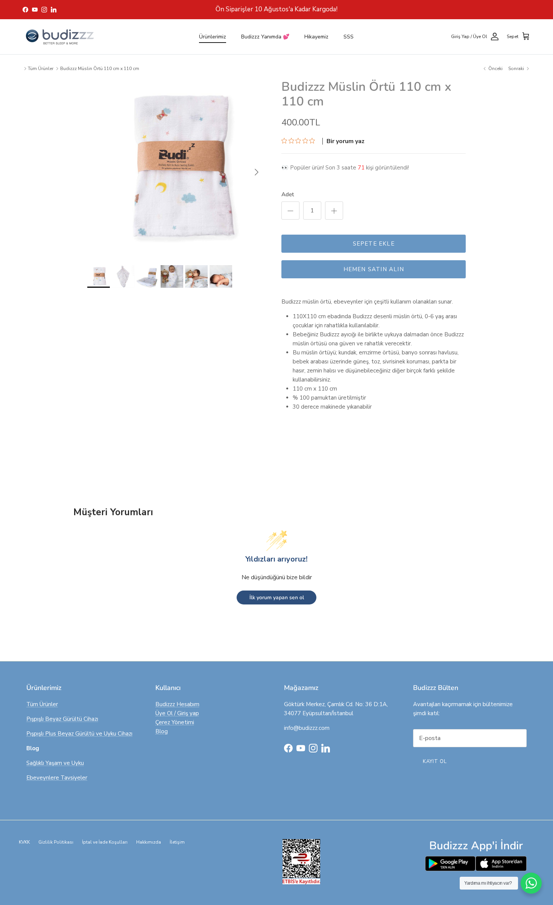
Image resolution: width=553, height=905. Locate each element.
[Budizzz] (60, 37)
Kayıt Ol (435, 761)
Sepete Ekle (374, 243)
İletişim (177, 842)
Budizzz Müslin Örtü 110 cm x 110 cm (99, 69)
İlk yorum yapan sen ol (276, 597)
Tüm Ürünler (40, 69)
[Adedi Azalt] (290, 210)
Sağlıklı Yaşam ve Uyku (55, 763)
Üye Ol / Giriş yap (177, 713)
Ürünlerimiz (212, 36)
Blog (161, 731)
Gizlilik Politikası (55, 842)
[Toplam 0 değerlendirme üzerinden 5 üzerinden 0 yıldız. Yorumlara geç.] (300, 140)
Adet (287, 194)
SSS (348, 36)
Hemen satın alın (373, 269)
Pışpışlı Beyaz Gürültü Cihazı (62, 719)
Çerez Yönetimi (174, 722)
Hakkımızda (148, 842)
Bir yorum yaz (346, 141)
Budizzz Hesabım (177, 704)
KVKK (24, 842)
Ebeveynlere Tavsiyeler (56, 777)
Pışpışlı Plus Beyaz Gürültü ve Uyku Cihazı (79, 733)
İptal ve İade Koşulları (105, 842)
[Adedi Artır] (334, 210)
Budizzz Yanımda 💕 (265, 36)
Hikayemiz (316, 36)
